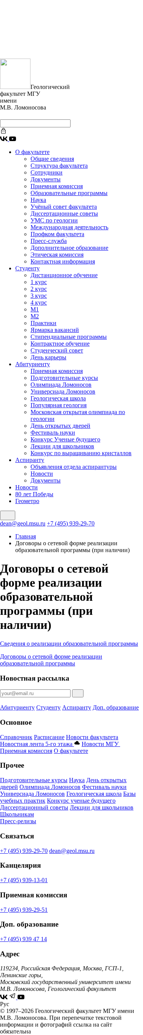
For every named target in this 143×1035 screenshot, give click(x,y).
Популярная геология (59, 405)
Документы (46, 179)
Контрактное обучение (60, 343)
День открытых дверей (60, 425)
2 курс (39, 289)
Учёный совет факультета (64, 206)
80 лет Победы (34, 494)
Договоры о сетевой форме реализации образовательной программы (51, 660)
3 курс (39, 295)
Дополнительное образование (69, 247)
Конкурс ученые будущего (81, 800)
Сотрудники (47, 172)
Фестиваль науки (53, 432)
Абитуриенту (32, 364)
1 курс (39, 282)
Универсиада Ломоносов (63, 391)
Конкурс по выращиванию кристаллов (81, 453)
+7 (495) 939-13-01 (24, 880)
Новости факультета (92, 737)
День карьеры (48, 357)
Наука (38, 200)
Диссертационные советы (64, 213)
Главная (25, 536)
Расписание (49, 737)
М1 (35, 309)
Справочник (16, 737)
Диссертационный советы (34, 807)
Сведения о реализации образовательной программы (69, 643)
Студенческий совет (57, 350)
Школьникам (17, 814)
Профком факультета (57, 234)
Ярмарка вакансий (55, 330)
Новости (42, 473)
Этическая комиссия (57, 254)
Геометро (27, 501)
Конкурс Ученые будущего (65, 439)
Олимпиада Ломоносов (61, 384)
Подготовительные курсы (64, 378)
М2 (35, 316)
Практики (43, 323)
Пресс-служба (49, 241)
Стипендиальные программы (69, 336)
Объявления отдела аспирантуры (74, 467)
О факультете (32, 152)
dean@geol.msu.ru (22, 523)
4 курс (39, 302)
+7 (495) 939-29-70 (71, 523)
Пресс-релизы (18, 821)
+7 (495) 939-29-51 (24, 909)
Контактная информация (63, 261)
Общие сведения (52, 159)
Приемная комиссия (57, 186)
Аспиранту (29, 460)
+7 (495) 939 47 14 (23, 939)
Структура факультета (59, 165)
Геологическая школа (58, 398)
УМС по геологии (54, 220)
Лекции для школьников (62, 446)
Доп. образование (116, 707)
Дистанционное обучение (64, 275)
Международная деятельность (69, 227)
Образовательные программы (69, 193)
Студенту (27, 268)
